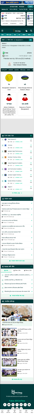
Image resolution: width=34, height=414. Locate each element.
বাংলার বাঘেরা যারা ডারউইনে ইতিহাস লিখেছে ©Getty (24, 360)
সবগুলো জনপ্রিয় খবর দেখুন (18, 295)
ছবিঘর (24, 34)
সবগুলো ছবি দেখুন (18, 379)
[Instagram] (13, 404)
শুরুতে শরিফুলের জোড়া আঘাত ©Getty (24, 350)
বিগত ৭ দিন (17, 270)
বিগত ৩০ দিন (29, 270)
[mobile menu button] (2, 31)
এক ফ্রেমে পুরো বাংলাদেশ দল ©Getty (24, 370)
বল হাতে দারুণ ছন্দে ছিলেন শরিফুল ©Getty (25, 340)
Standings (13, 23)
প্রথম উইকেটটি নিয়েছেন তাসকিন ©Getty (24, 330)
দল (19, 34)
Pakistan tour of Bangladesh (9, 45)
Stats (21, 23)
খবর (15, 34)
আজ (7, 270)
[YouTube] (9, 404)
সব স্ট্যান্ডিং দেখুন (16, 193)
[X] (17, 404)
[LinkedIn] (13, 408)
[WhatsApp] (25, 404)
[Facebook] (5, 404)
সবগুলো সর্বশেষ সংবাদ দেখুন (18, 261)
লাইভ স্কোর (8, 34)
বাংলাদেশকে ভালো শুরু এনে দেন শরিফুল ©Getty (12, 322)
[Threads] (21, 408)
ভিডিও (29, 34)
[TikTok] (21, 404)
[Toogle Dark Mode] (26, 31)
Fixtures (5, 23)
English (30, 6)
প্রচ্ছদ (2, 34)
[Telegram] (17, 408)
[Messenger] (29, 404)
